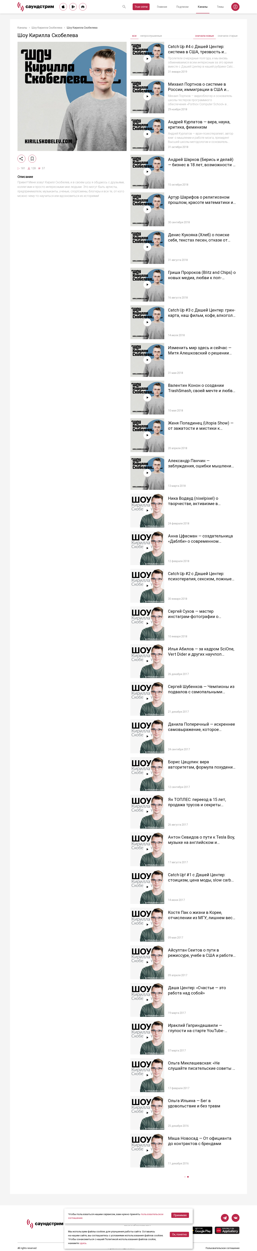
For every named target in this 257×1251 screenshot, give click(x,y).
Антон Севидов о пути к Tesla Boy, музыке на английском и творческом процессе (201, 842)
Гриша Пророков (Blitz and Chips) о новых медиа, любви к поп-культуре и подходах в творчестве (202, 277)
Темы (220, 6)
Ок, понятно (179, 1234)
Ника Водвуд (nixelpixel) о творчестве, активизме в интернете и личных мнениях (197, 503)
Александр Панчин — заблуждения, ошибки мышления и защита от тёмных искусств (200, 465)
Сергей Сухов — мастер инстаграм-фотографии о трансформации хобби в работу (199, 616)
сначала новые (204, 35)
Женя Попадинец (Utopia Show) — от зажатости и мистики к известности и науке (200, 428)
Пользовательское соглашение (223, 1248)
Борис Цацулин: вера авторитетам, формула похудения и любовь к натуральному (201, 767)
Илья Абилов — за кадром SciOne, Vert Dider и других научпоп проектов (201, 654)
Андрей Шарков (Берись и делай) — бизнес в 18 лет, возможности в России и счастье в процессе (201, 164)
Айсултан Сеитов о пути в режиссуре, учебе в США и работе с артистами (200, 955)
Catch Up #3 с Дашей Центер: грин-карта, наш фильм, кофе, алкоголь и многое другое (201, 315)
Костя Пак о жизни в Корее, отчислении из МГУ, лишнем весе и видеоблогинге (201, 917)
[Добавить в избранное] (32, 159)
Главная (162, 6)
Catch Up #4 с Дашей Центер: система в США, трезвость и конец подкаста (196, 51)
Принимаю (180, 1215)
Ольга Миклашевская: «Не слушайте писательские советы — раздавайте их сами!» (202, 1068)
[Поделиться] (21, 159)
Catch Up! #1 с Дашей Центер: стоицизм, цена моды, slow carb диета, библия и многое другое (199, 880)
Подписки (182, 6)
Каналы (203, 6)
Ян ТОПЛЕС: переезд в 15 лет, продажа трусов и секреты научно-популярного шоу (197, 804)
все (134, 35)
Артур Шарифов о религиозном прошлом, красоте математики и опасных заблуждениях (200, 202)
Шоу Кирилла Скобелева (47, 27)
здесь (83, 1243)
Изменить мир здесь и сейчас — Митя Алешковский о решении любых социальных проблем (199, 352)
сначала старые (228, 35)
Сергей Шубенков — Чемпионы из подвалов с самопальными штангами (201, 691)
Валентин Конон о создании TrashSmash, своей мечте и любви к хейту (201, 390)
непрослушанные (151, 35)
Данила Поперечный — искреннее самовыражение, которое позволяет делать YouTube (201, 729)
